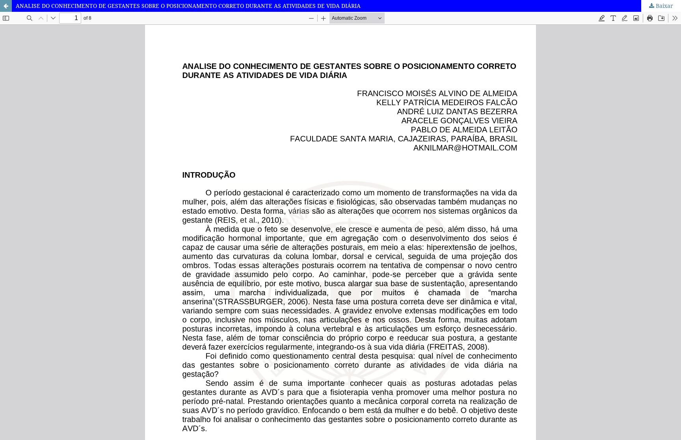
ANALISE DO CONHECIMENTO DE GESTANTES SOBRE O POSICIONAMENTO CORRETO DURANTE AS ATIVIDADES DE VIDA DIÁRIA (188, 5)
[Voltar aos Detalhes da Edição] (6, 6)
